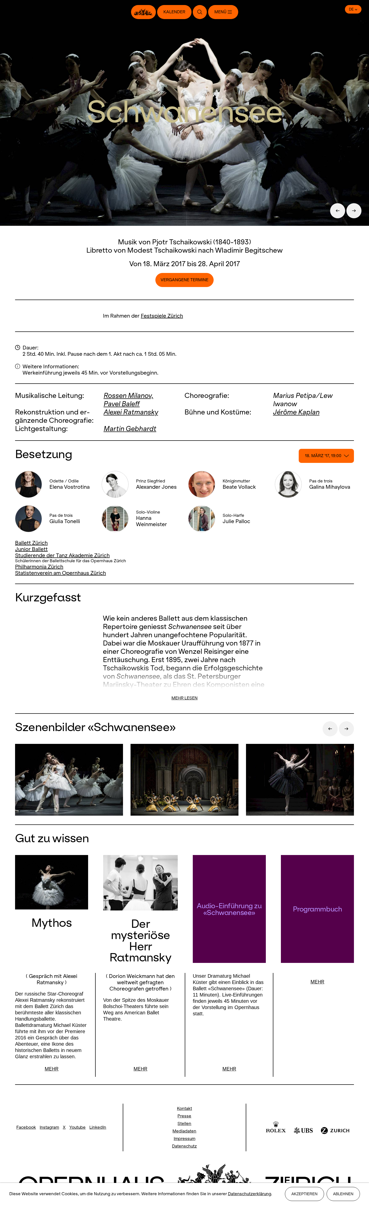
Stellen (184, 1123)
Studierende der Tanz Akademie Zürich (62, 555)
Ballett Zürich (31, 543)
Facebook (26, 1127)
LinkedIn (97, 1127)
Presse (184, 1116)
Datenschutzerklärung (249, 1193)
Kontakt (184, 1108)
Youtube (77, 1127)
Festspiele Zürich (162, 316)
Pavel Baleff (122, 404)
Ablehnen (343, 1194)
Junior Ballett (31, 549)
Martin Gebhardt (130, 429)
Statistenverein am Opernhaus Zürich (60, 573)
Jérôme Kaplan (296, 412)
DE (351, 9)
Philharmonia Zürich (39, 567)
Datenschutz (184, 1146)
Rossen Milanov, (128, 395)
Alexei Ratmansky (131, 412)
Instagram (49, 1127)
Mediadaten (184, 1131)
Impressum (184, 1138)
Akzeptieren (304, 1194)
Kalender (174, 12)
